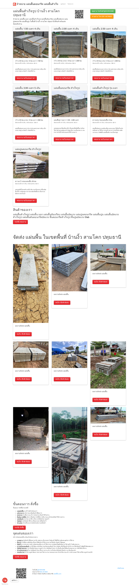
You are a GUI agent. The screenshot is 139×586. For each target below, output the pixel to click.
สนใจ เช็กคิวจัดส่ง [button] (23, 334)
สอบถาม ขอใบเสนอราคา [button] (26, 78)
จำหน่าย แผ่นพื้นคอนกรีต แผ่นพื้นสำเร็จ (37, 4)
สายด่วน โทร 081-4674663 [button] (102, 16)
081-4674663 (44, 572)
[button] (79, 14)
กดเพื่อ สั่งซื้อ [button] (19, 528)
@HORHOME (41, 570)
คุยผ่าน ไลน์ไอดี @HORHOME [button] (103, 11)
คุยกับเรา (63, 4)
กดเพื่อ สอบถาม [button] (20, 222)
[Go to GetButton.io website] (5, 584)
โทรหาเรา (70, 4)
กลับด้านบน (120, 568)
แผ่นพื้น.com (57, 574)
